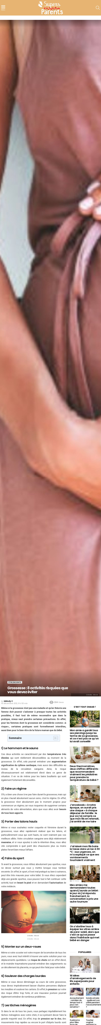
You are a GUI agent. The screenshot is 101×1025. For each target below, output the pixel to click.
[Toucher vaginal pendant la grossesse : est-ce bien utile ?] (93, 1014)
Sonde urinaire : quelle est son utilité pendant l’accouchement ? (93, 1002)
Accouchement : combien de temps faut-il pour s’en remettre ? (77, 1002)
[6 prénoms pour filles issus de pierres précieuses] (77, 1014)
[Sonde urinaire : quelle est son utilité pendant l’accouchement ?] (93, 992)
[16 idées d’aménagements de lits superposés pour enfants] (85, 964)
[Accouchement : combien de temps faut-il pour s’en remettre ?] (77, 992)
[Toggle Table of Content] (54, 738)
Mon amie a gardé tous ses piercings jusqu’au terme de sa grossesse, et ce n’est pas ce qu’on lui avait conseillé (84, 736)
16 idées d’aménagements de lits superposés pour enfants (83, 980)
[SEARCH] (98, 8)
